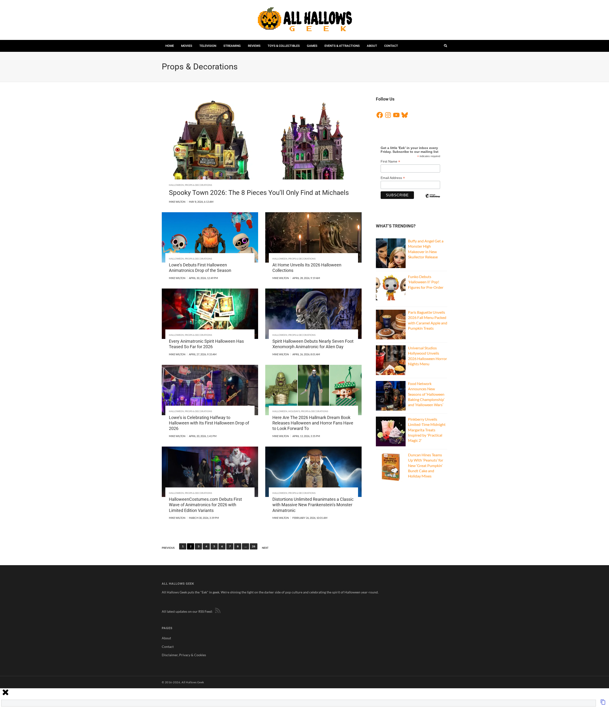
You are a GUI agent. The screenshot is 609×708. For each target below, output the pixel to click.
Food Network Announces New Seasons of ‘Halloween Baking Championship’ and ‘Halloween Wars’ (426, 394)
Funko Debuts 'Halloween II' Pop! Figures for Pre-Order (425, 281)
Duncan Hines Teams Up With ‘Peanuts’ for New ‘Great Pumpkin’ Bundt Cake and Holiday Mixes (425, 465)
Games (312, 46)
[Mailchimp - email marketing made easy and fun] (432, 200)
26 (253, 546)
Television (207, 46)
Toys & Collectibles (284, 46)
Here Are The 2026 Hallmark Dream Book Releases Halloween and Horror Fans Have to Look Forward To (312, 423)
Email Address (393, 178)
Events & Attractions (342, 46)
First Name (390, 161)
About (372, 46)
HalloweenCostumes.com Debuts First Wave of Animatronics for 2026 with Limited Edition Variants (205, 505)
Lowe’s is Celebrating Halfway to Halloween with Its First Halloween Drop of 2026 (209, 423)
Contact (391, 46)
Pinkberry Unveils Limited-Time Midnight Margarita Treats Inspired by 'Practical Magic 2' (427, 430)
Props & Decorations (198, 184)
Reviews (254, 46)
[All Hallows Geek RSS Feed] (217, 611)
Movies (186, 46)
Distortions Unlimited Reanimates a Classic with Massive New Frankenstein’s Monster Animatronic (313, 505)
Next (265, 547)
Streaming (232, 46)
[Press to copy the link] (603, 703)
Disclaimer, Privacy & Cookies (184, 655)
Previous (168, 547)
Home (169, 46)
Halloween (176, 184)
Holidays (294, 411)
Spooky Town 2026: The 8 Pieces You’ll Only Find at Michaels (259, 193)
